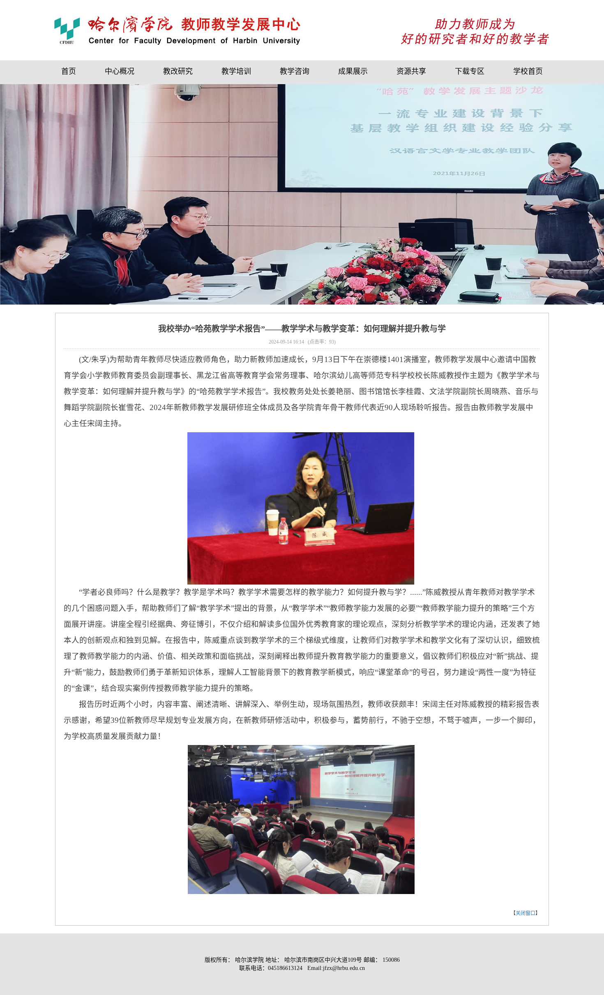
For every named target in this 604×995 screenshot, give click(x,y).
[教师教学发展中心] (177, 30)
